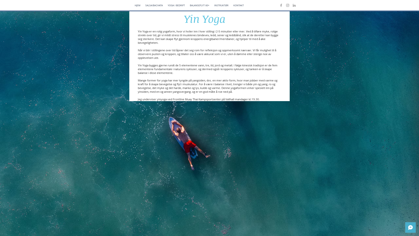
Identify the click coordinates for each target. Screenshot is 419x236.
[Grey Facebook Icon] (281, 5)
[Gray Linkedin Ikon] (294, 5)
